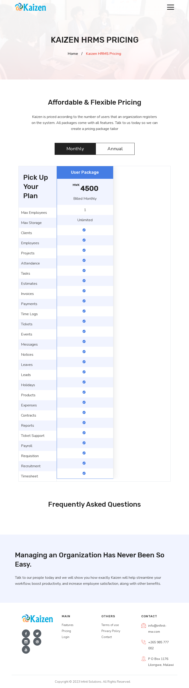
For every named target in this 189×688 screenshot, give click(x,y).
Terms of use (110, 625)
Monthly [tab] (75, 149)
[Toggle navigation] (170, 6)
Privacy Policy (110, 631)
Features (68, 625)
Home (73, 53)
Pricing (66, 631)
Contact (106, 637)
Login (65, 637)
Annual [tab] (115, 149)
